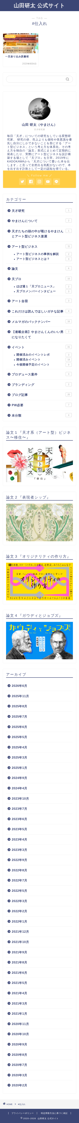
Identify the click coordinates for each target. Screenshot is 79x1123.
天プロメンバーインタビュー (42, 291)
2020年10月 (20, 1034)
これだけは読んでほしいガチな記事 (40, 311)
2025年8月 (19, 706)
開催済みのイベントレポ (42, 354)
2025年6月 (19, 727)
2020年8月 (19, 1054)
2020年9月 (19, 1044)
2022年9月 (19, 860)
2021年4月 (19, 993)
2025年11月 (20, 696)
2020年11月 (20, 1024)
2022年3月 (19, 901)
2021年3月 (19, 1003)
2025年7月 (19, 716)
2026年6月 (19, 685)
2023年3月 (19, 849)
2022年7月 (19, 880)
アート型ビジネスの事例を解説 (42, 254)
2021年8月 (19, 962)
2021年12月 (20, 931)
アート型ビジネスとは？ (42, 258)
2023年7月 (19, 808)
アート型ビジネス (41, 246)
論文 (40, 268)
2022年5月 (19, 890)
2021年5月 (19, 982)
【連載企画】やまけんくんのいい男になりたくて (40, 334)
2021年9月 (19, 952)
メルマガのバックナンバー (41, 321)
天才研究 (40, 210)
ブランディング (40, 384)
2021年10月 (20, 942)
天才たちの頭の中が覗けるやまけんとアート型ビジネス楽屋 (40, 233)
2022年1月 (19, 921)
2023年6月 (19, 819)
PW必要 (40, 405)
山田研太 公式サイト (39, 5)
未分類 (40, 415)
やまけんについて (40, 221)
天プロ (41, 279)
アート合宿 (40, 301)
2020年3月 (19, 1075)
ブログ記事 (41, 394)
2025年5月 (19, 737)
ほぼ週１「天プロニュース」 (42, 286)
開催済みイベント (43, 359)
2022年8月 (19, 870)
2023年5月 (19, 829)
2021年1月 (19, 1013)
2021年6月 (19, 972)
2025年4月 (19, 747)
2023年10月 (20, 798)
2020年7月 (19, 1065)
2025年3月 (19, 757)
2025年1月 (19, 767)
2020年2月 (19, 1085)
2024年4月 (19, 788)
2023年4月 (19, 839)
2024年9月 (19, 778)
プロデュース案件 (40, 374)
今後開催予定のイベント (42, 364)
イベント (41, 347)
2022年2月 (19, 911)
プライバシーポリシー (23, 1113)
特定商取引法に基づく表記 (54, 1113)
